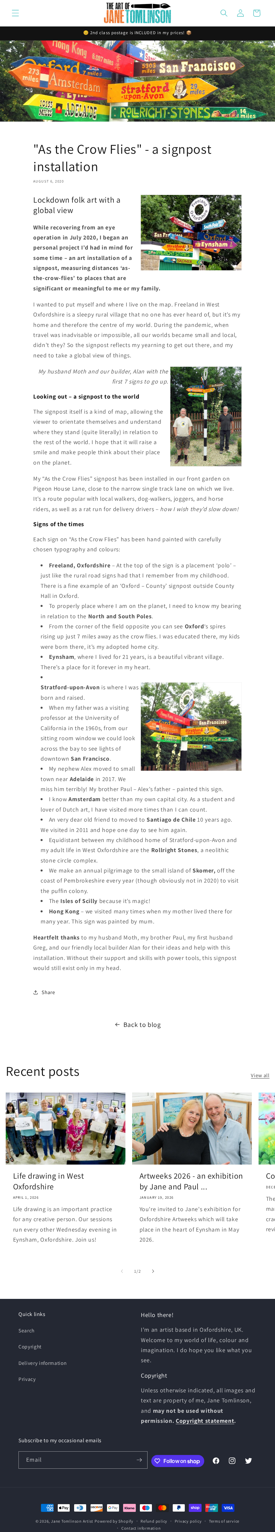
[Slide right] (153, 1271)
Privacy (27, 1379)
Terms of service (224, 1521)
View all (260, 1075)
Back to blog (142, 1024)
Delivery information (42, 1363)
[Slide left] (122, 1271)
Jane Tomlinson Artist (72, 1521)
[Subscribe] (139, 1460)
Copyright (30, 1346)
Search (26, 1330)
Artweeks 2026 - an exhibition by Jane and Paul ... (191, 1181)
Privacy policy (188, 1521)
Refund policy (154, 1521)
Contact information (141, 1528)
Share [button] (48, 992)
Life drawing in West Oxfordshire (48, 1181)
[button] (15, 13)
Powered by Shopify (114, 1521)
